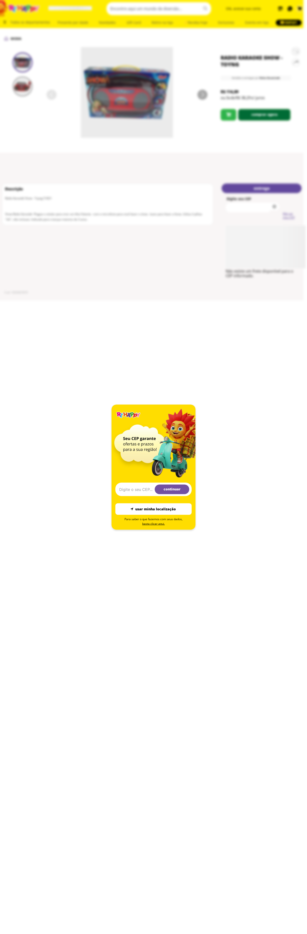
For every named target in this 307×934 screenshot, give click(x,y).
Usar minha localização (155, 509)
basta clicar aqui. (153, 523)
